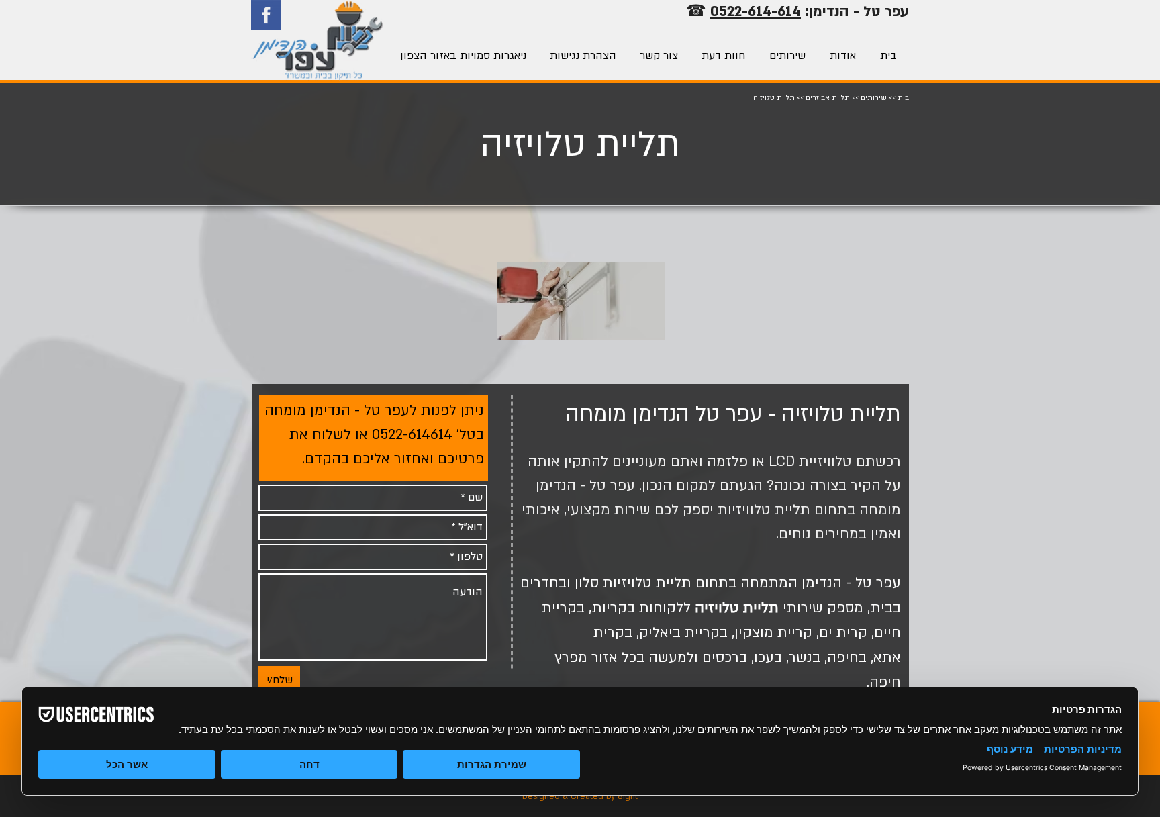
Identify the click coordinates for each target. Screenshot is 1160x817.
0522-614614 (412, 434)
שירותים (874, 98)
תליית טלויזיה (737, 608)
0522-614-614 (755, 11)
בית (903, 98)
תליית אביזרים (828, 98)
